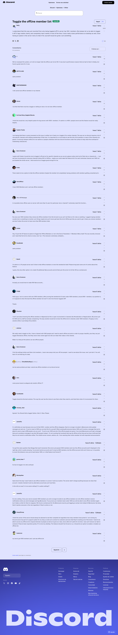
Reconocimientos (108, 582)
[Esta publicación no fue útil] (104, 31)
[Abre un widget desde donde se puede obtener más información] (111, 632)
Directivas (106, 579)
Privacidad (106, 574)
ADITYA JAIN (20, 71)
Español (7, 575)
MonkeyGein (20, 475)
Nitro (59, 574)
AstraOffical (19, 181)
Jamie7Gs (19, 421)
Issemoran (19, 533)
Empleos (75, 574)
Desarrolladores (93, 587)
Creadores (91, 582)
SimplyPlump (20, 512)
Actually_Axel (20, 407)
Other (66, 7)
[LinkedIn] (18, 41)
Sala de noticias (77, 579)
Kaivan (18, 101)
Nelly (18, 25)
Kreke (18, 167)
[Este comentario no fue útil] (104, 61)
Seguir (98, 21)
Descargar (61, 571)
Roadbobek (19, 243)
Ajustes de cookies (108, 576)
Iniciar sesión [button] (108, 2)
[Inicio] (9, 2)
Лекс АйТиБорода (21, 197)
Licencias (105, 585)
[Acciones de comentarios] (104, 64)
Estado (60, 576)
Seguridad (91, 574)
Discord (52, 7)
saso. (17, 377)
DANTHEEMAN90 (21, 85)
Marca (75, 576)
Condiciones (106, 571)
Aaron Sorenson (20, 151)
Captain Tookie (20, 130)
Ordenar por (95, 49)
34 (105, 41)
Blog (89, 576)
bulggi (18, 291)
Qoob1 (18, 259)
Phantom (19, 311)
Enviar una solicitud (62, 2)
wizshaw (18, 328)
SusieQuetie (19, 393)
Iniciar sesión (15, 555)
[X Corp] (15, 41)
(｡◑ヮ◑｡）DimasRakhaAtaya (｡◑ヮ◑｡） (27, 361)
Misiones (90, 590)
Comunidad (91, 585)
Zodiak (18, 228)
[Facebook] (13, 41)
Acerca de (76, 571)
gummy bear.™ (20, 459)
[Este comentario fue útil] (104, 56)
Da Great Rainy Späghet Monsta (25, 115)
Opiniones (52, 2)
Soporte (90, 571)
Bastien (18, 442)
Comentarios (92, 579)
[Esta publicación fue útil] (104, 26)
